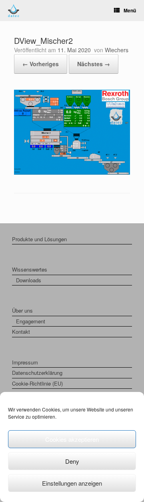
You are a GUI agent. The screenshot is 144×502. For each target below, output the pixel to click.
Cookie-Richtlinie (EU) (37, 383)
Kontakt (21, 331)
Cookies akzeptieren (72, 439)
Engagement (30, 321)
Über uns (22, 310)
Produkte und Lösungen (39, 239)
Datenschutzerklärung (37, 372)
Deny (72, 461)
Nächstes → (93, 64)
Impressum (25, 362)
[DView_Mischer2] (72, 172)
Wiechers (116, 50)
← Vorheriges (40, 64)
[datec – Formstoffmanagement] (13, 10)
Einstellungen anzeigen (72, 483)
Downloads (28, 280)
